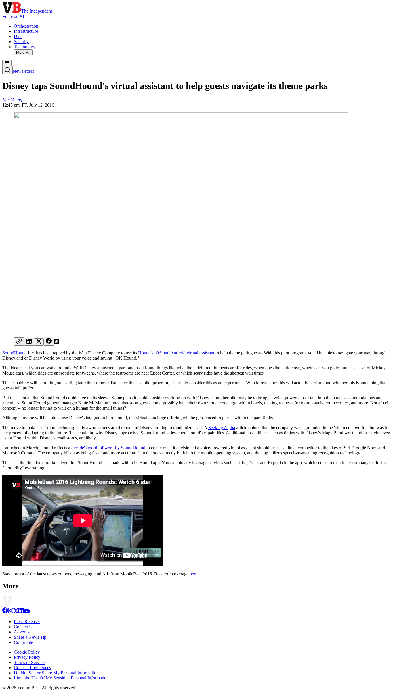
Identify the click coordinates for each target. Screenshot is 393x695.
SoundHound (14, 352)
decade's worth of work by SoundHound (108, 447)
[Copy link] (19, 341)
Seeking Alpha (221, 427)
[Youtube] (27, 611)
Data (18, 36)
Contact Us (24, 626)
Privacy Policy (27, 657)
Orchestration (26, 26)
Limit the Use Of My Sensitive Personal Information (61, 677)
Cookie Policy (27, 652)
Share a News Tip (30, 637)
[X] (15, 611)
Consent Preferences (32, 667)
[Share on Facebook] (49, 341)
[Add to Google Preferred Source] (56, 342)
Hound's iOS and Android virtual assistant (176, 352)
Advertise (22, 631)
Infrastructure (26, 31)
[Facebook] (5, 611)
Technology (24, 46)
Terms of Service (29, 662)
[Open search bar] (7, 70)
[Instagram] (10, 611)
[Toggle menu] (7, 63)
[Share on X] (39, 342)
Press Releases (27, 621)
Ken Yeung (12, 99)
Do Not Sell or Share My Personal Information (56, 672)
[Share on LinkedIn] (29, 342)
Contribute (23, 642)
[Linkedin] (21, 611)
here (193, 573)
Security (21, 41)
